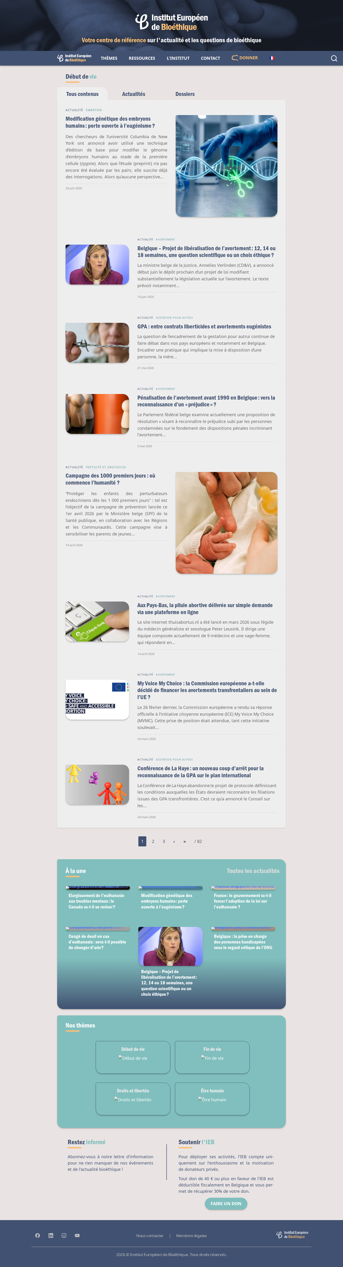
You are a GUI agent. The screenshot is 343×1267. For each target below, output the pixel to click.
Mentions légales (191, 1235)
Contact (210, 58)
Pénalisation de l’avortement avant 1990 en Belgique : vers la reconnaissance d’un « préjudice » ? (206, 401)
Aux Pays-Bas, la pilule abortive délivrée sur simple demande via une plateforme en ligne (205, 608)
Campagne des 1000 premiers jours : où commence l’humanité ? (110, 479)
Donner (248, 57)
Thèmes (109, 58)
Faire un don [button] (226, 1203)
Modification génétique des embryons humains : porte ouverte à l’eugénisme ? (110, 122)
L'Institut (178, 58)
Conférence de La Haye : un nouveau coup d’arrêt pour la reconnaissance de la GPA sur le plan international (200, 771)
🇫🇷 (271, 58)
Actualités (133, 93)
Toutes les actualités (253, 870)
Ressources (142, 58)
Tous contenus (82, 93)
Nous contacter (150, 1235)
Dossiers (185, 93)
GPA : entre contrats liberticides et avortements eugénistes (204, 326)
